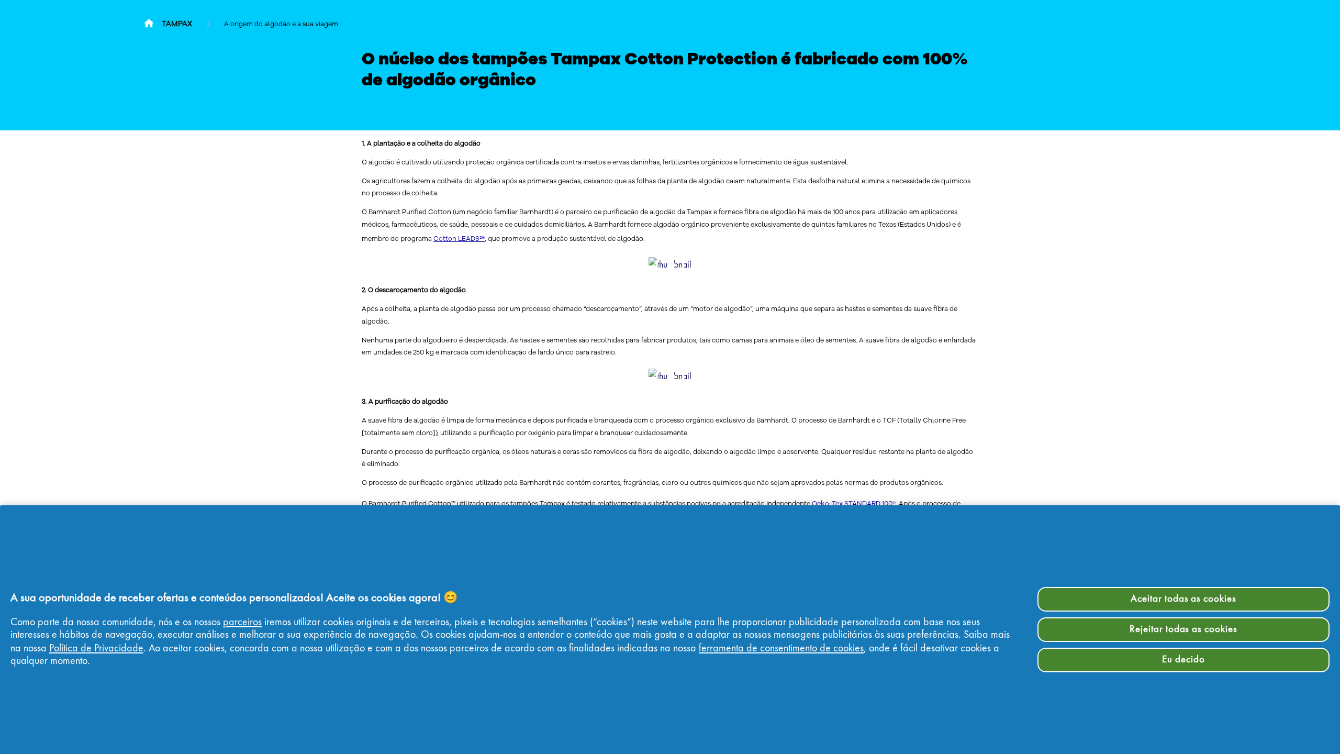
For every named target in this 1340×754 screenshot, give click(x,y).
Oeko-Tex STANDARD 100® (854, 503)
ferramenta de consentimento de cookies (781, 649)
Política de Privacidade (96, 649)
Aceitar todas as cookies (1183, 599)
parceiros (242, 622)
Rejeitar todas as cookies (1183, 629)
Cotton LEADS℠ (459, 238)
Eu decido (1183, 660)
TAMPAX (177, 24)
